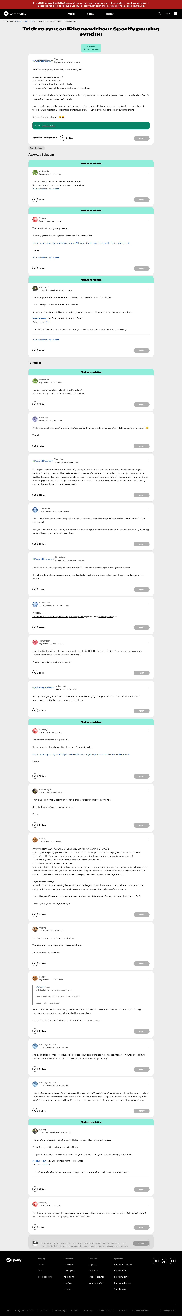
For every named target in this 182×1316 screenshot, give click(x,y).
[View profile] (42, 60)
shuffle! (46, 322)
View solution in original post (45, 188)
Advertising (69, 1276)
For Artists (68, 1264)
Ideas (110, 13)
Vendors (68, 1289)
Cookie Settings (59, 1310)
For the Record (45, 1276)
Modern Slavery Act (105, 1310)
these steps (108, 5)
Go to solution (92, 49)
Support (93, 1264)
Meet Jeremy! (39, 318)
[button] (149, 61)
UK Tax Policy (123, 1310)
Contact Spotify (96, 1282)
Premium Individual (123, 1264)
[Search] (159, 13)
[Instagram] (155, 1261)
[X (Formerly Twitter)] (164, 1261)
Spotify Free (120, 1289)
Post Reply (141, 1243)
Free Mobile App (96, 1276)
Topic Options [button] (36, 148)
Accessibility (89, 1310)
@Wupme (40, 987)
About (41, 1264)
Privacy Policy (43, 1310)
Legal (8, 1310)
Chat (90, 13)
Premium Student (122, 1282)
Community (18, 13)
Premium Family (121, 1276)
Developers (69, 1270)
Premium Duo (120, 1270)
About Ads (75, 1310)
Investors (68, 1282)
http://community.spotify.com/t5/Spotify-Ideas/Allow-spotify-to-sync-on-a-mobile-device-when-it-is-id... (81, 243)
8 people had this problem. (45, 137)
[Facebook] (172, 1261)
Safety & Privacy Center (24, 1310)
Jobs (40, 1270)
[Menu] (176, 13)
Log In (167, 13)
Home (18, 21)
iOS (31, 21)
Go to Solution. (49, 125)
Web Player (94, 1270)
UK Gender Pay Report (141, 1310)
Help (71, 13)
